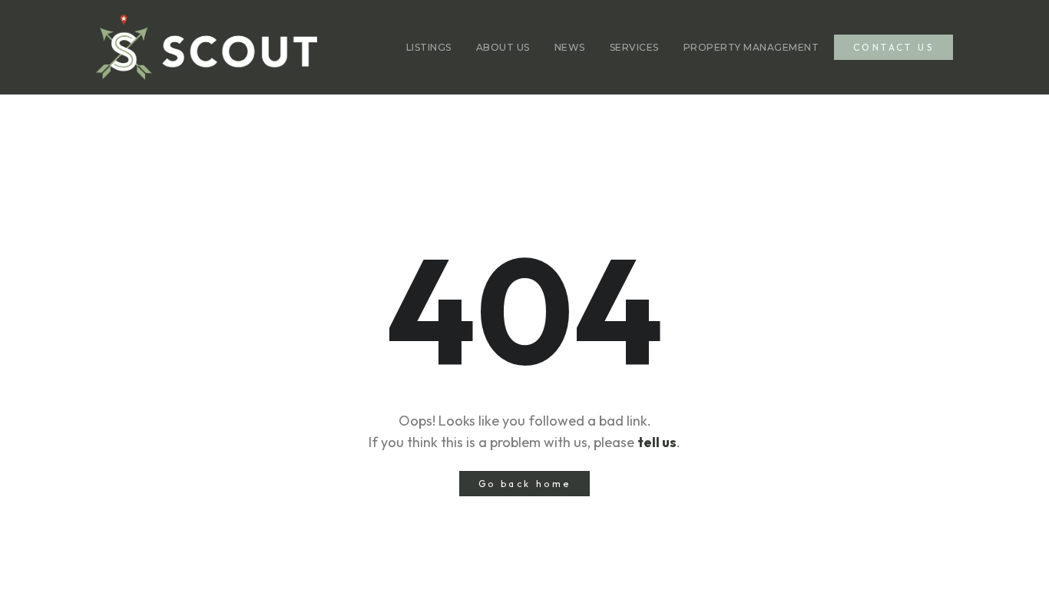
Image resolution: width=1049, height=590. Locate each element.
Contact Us (893, 47)
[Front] (206, 47)
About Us (503, 47)
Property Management (751, 47)
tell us (657, 442)
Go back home (524, 483)
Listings (429, 47)
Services (634, 47)
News (569, 47)
